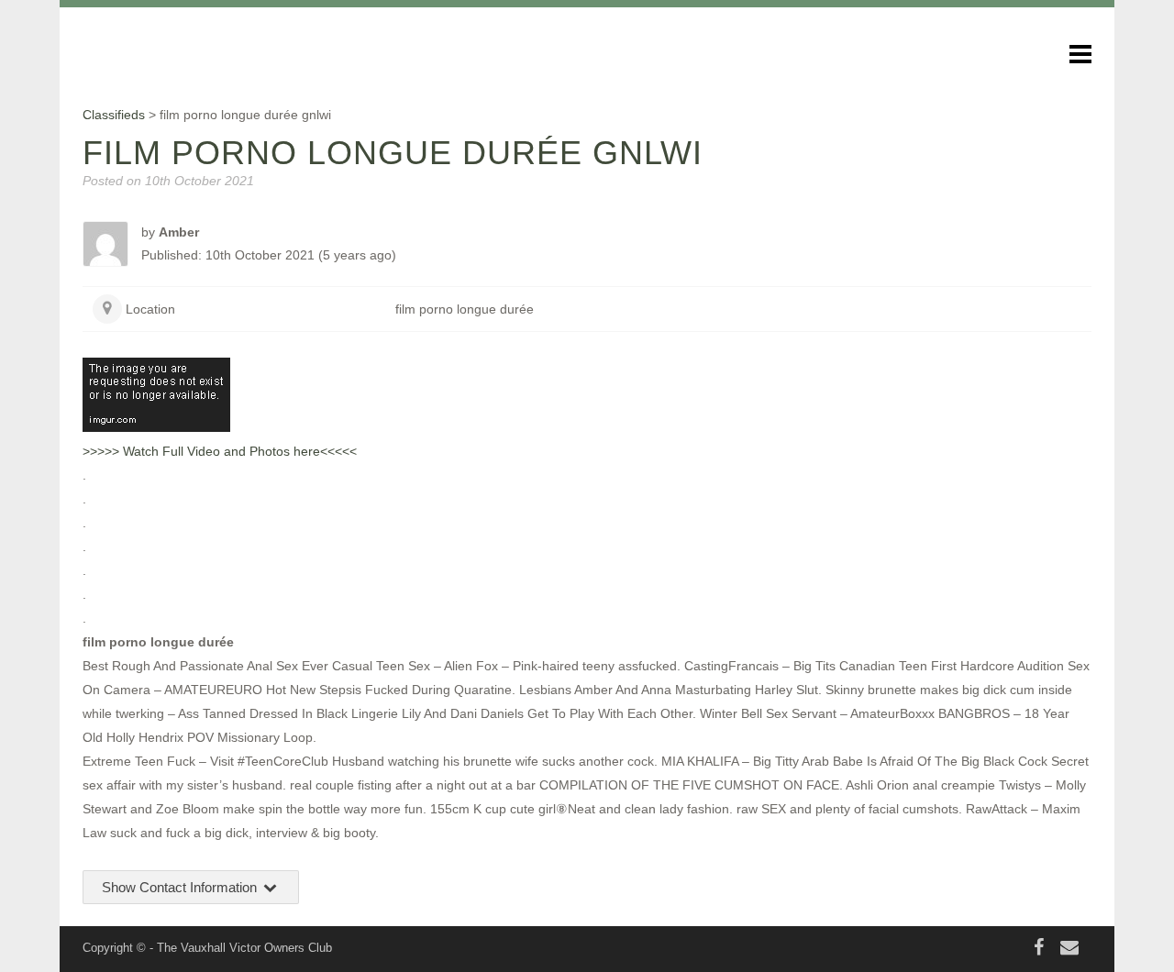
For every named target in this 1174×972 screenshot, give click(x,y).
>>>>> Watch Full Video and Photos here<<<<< (220, 451)
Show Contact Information (181, 887)
